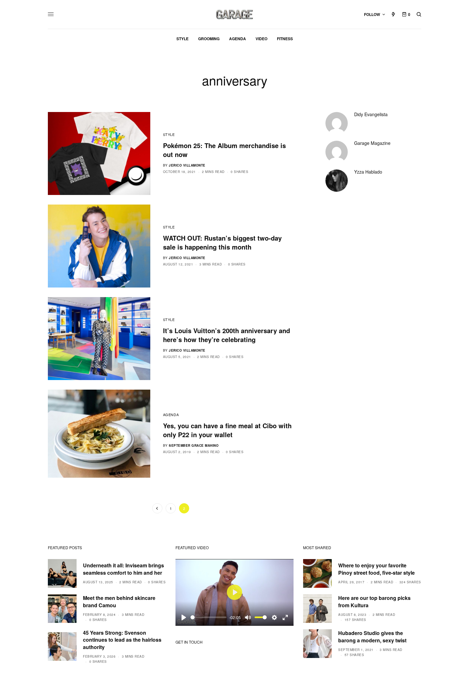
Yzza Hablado (368, 171)
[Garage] (234, 14)
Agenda (171, 414)
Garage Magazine (372, 143)
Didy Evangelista (371, 114)
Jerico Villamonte (187, 165)
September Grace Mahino (194, 445)
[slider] (208, 617)
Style (169, 134)
